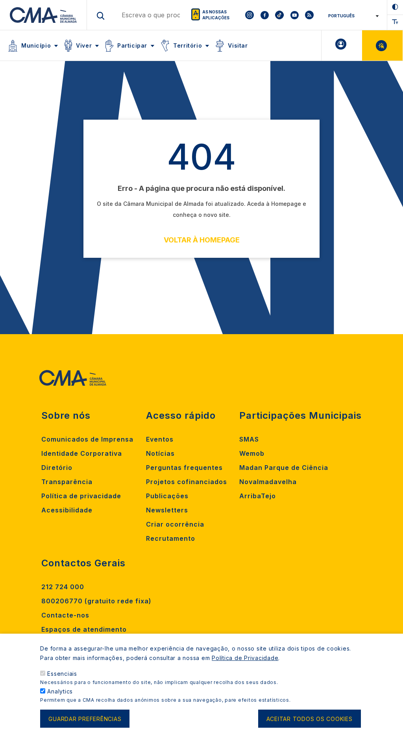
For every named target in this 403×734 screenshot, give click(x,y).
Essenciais (62, 673)
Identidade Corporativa (81, 453)
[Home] (43, 15)
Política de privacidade (81, 496)
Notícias (160, 453)
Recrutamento (170, 538)
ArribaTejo (257, 496)
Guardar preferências (84, 719)
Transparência (66, 482)
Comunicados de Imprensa (87, 439)
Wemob (251, 453)
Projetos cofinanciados (186, 482)
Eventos (160, 439)
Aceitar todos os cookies (309, 719)
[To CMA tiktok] (279, 15)
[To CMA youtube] (294, 15)
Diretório (56, 467)
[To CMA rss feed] (309, 15)
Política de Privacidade (245, 657)
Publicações (167, 496)
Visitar (238, 45)
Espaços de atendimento (84, 629)
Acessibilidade (66, 510)
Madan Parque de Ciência (283, 467)
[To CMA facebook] (264, 15)
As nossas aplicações (215, 14)
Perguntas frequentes (184, 467)
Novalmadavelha (268, 482)
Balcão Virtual (382, 45)
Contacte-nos (65, 615)
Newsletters (167, 510)
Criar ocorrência (175, 524)
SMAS (249, 439)
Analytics (60, 691)
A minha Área (342, 45)
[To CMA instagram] (249, 15)
